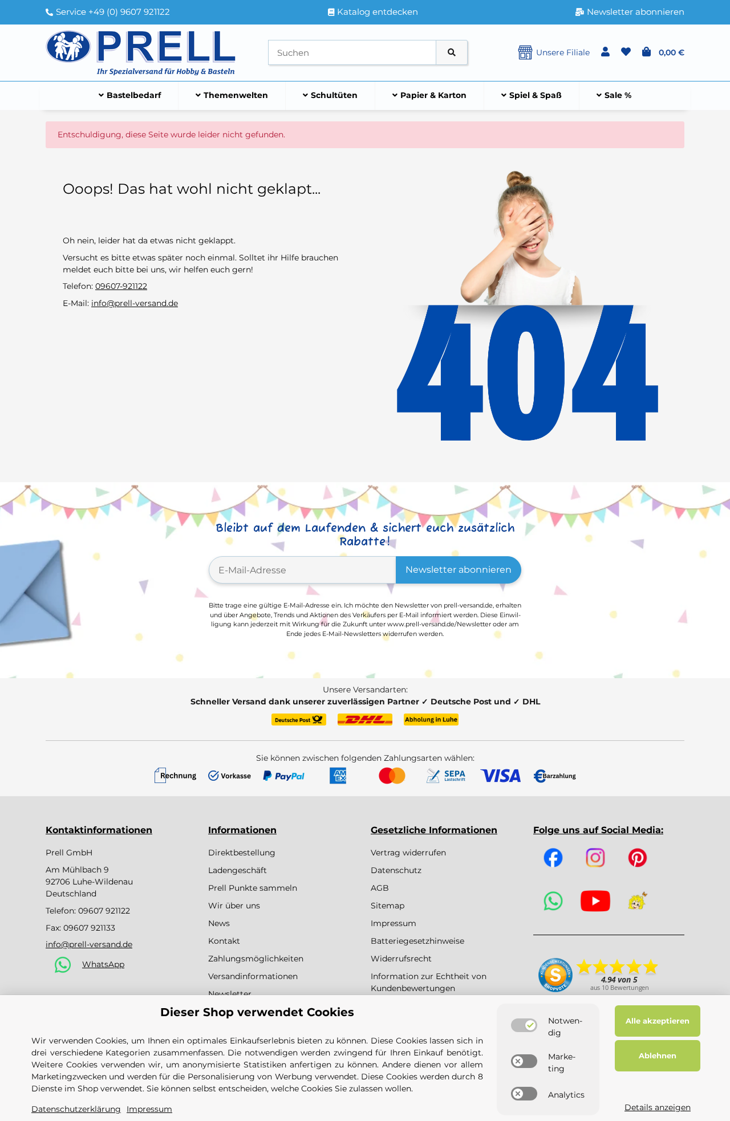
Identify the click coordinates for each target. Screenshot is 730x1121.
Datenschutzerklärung (76, 1109)
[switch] (524, 1025)
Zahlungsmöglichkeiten (255, 958)
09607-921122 (121, 286)
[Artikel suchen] (452, 53)
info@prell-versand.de (134, 303)
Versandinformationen (253, 976)
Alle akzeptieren (658, 1020)
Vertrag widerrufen (408, 852)
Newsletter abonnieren (458, 569)
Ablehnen (657, 1055)
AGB (380, 888)
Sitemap (387, 905)
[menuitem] (130, 95)
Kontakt (224, 941)
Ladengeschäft (237, 870)
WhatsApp (103, 964)
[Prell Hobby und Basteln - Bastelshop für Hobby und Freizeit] (141, 52)
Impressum (393, 923)
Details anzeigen (657, 1107)
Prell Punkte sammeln (252, 888)
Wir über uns (234, 905)
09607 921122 (104, 911)
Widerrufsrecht (401, 958)
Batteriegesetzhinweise (417, 941)
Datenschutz (396, 870)
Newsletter (230, 994)
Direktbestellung (241, 852)
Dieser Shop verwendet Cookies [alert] (257, 1012)
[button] (605, 52)
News (219, 923)
